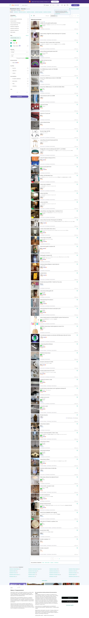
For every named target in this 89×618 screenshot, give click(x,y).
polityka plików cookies (39, 615)
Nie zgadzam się (70, 601)
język (19, 587)
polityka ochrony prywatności (49, 615)
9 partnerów (24, 605)
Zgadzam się (70, 597)
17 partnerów (26, 604)
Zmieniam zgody (69, 605)
